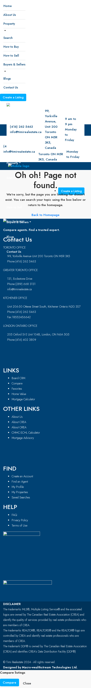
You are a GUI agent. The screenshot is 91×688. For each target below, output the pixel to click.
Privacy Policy (20, 520)
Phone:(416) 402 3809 (21, 340)
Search (8, 38)
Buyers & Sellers (14, 64)
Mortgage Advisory (23, 438)
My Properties (20, 492)
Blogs (7, 78)
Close (27, 683)
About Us (9, 15)
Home (7, 6)
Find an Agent (20, 481)
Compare (17, 383)
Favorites (17, 389)
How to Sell (11, 55)
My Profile (18, 487)
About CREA (19, 422)
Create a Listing (13, 97)
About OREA (19, 427)
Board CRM (18, 378)
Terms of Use (19, 525)
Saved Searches (21, 497)
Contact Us (10, 87)
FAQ (14, 515)
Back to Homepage (45, 215)
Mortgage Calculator (23, 399)
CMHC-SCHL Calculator (26, 432)
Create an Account (22, 476)
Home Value (19, 394)
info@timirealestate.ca (19, 289)
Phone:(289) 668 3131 (21, 284)
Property (9, 24)
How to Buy (11, 47)
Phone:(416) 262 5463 (21, 261)
